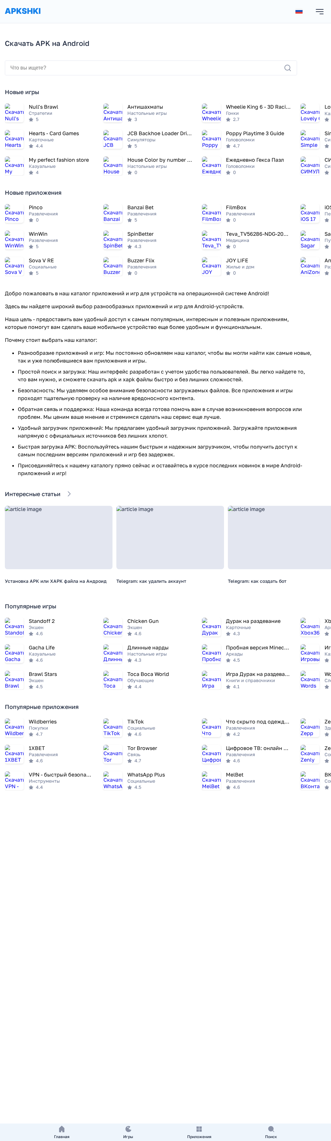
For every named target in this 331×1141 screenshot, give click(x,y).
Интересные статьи (32, 493)
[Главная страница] (22, 17)
